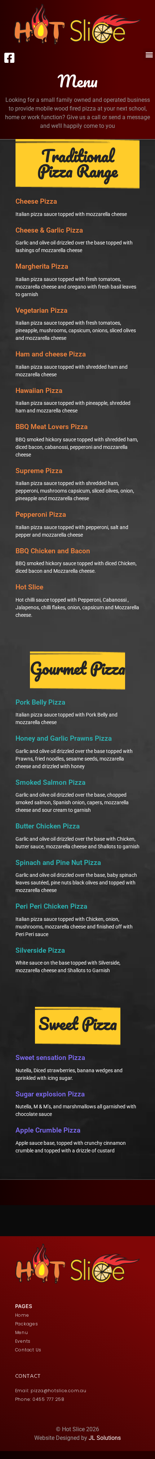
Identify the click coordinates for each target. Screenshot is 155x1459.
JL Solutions (105, 1437)
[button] (149, 54)
